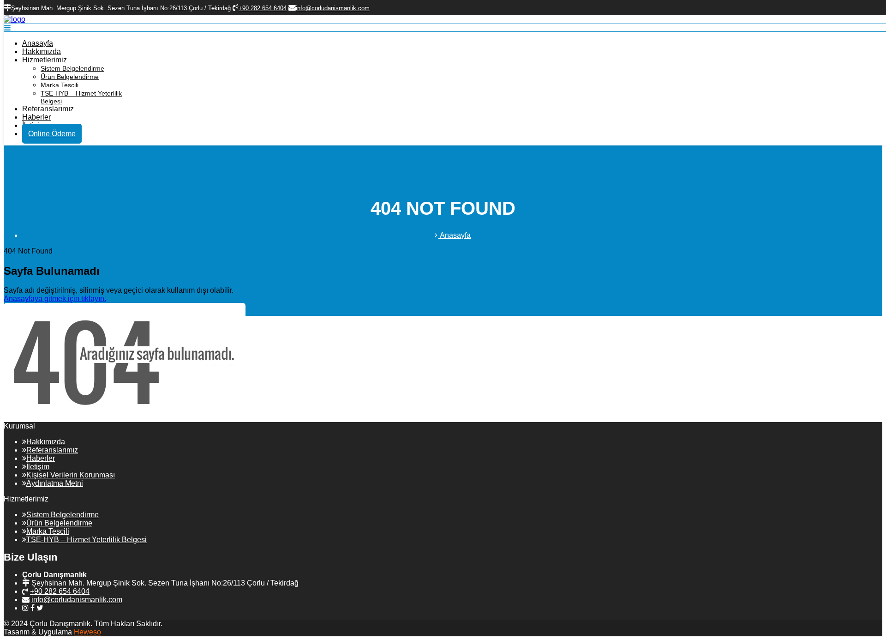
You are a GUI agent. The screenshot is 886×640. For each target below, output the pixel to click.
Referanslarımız (48, 109)
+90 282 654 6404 (60, 591)
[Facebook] (32, 608)
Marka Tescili (59, 85)
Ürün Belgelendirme (70, 76)
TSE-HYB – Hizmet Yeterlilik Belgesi (86, 539)
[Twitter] (39, 608)
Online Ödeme (52, 134)
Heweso (87, 632)
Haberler (36, 117)
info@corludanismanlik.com (76, 600)
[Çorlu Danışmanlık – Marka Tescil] (14, 19)
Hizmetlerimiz (44, 60)
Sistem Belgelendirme (72, 68)
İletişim (37, 467)
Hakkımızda (41, 51)
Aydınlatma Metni (54, 483)
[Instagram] (25, 608)
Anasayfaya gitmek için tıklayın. (55, 298)
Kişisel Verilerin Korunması (70, 475)
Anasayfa (37, 43)
